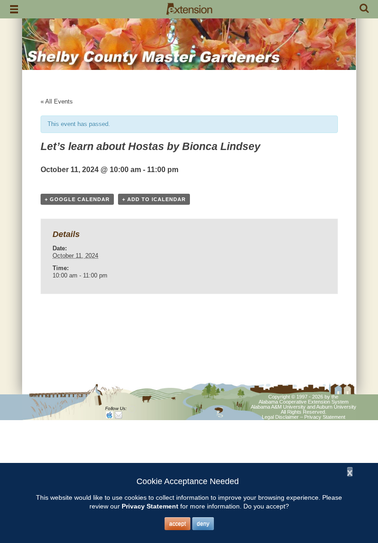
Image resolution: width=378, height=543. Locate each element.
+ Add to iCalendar (154, 199)
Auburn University (336, 407)
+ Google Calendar (77, 199)
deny (203, 523)
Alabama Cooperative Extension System (303, 401)
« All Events (57, 101)
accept (177, 523)
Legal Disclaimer (280, 417)
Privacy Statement (324, 417)
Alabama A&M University (278, 407)
